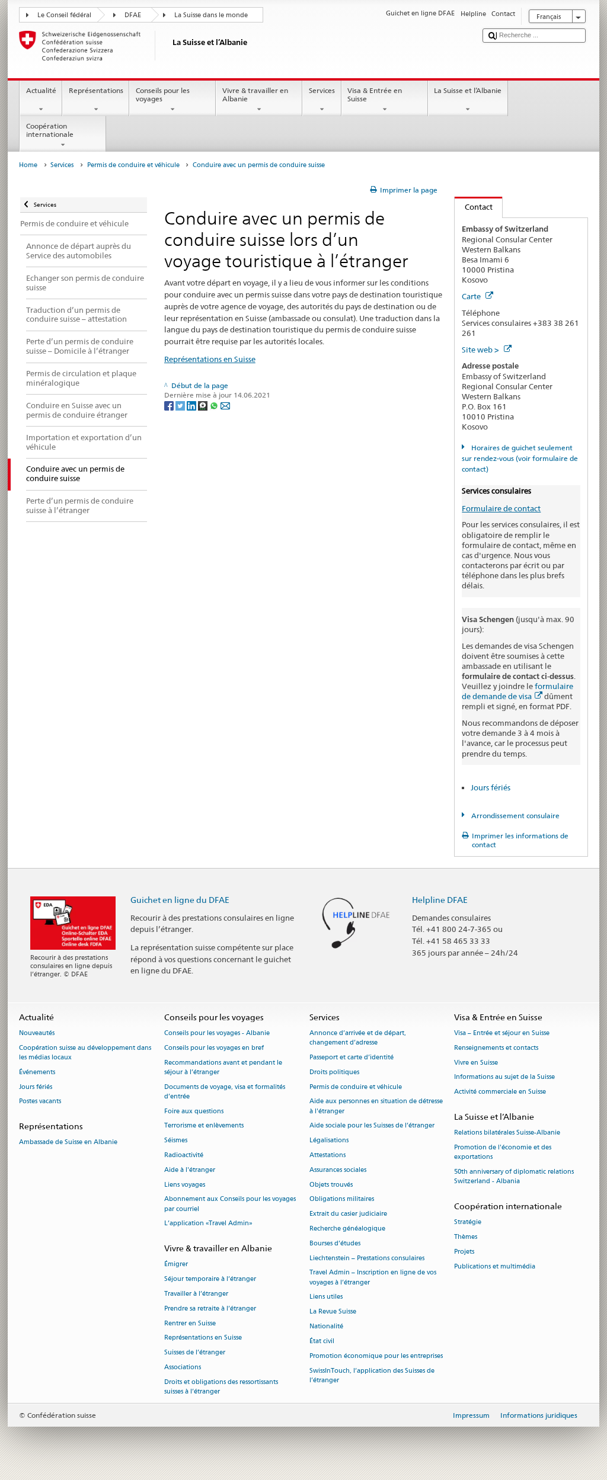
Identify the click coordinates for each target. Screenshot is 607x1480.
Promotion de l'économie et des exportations (502, 1152)
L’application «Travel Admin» (208, 1224)
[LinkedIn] (192, 405)
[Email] (225, 405)
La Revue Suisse (332, 1312)
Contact (474, 207)
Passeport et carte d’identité (351, 1057)
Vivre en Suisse (476, 1062)
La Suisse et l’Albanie (467, 90)
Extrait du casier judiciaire (348, 1214)
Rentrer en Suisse (190, 1323)
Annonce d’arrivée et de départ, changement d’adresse (357, 1037)
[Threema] (203, 405)
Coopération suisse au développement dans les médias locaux (85, 1052)
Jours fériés (490, 787)
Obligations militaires (341, 1199)
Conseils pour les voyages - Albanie (217, 1033)
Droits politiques (334, 1072)
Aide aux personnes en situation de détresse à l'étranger (376, 1106)
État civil (321, 1341)
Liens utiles (326, 1297)
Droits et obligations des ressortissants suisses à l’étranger (221, 1386)
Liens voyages (184, 1185)
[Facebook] (169, 405)
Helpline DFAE (440, 900)
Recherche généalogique (347, 1228)
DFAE (132, 15)
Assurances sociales (337, 1170)
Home (28, 165)
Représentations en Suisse (209, 359)
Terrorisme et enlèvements (204, 1126)
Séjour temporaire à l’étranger (210, 1279)
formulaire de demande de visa (517, 691)
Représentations (96, 90)
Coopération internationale (50, 130)
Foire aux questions (193, 1111)
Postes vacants (40, 1102)
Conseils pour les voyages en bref (214, 1048)
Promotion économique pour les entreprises (376, 1356)
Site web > (481, 349)
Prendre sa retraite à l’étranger (210, 1308)
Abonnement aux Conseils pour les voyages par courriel (230, 1204)
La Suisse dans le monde (211, 15)
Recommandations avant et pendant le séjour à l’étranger (223, 1067)
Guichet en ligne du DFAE (179, 900)
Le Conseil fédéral (64, 15)
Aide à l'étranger (189, 1170)
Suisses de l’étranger (194, 1353)
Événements (37, 1072)
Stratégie (467, 1222)
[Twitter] (181, 405)
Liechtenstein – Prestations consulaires (366, 1258)
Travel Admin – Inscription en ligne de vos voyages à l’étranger (372, 1277)
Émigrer (176, 1264)
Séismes (175, 1141)
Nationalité (326, 1326)
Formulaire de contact (501, 508)
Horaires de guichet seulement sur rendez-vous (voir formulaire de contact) (520, 458)
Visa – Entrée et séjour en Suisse (502, 1033)
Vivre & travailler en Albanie (255, 94)
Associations (182, 1368)
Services (322, 90)
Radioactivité (183, 1155)
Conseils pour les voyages (163, 94)
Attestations (327, 1155)
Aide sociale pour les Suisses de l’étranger (372, 1126)
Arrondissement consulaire (514, 815)
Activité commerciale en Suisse (500, 1092)
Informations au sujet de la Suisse (504, 1077)
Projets (464, 1251)
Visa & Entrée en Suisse (374, 94)
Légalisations (329, 1141)
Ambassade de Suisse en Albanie (68, 1142)
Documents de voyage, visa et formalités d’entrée (224, 1091)
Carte (472, 296)
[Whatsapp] (215, 405)
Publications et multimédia (494, 1266)
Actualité (41, 90)
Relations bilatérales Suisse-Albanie (507, 1133)
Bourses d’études (334, 1243)
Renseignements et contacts (496, 1048)
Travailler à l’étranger (196, 1294)
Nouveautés (37, 1033)
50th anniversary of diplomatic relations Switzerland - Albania (514, 1176)
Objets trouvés (331, 1185)
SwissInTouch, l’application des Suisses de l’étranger (372, 1375)
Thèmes (465, 1237)
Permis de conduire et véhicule (133, 165)
